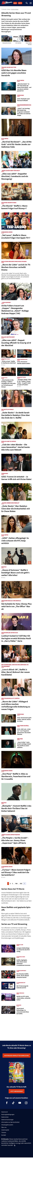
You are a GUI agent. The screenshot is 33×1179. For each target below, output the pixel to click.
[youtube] (19, 1102)
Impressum (4, 1112)
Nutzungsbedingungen (7, 1114)
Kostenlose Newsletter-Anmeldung (16, 1055)
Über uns (4, 1127)
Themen (3, 1132)
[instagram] (26, 1102)
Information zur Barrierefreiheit (10, 1122)
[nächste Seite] (24, 883)
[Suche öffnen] (27, 3)
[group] (16, 40)
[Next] (31, 38)
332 (21, 883)
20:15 (20, 3)
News (8, 9)
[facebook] (6, 1102)
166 (16, 883)
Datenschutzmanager (7, 1119)
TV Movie (3, 9)
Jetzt (15, 3)
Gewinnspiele (5, 1130)
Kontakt (3, 1135)
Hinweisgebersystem (7, 1125)
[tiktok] (13, 1102)
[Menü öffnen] (31, 3)
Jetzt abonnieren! (16, 1091)
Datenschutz (4, 1117)
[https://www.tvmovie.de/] (7, 2)
